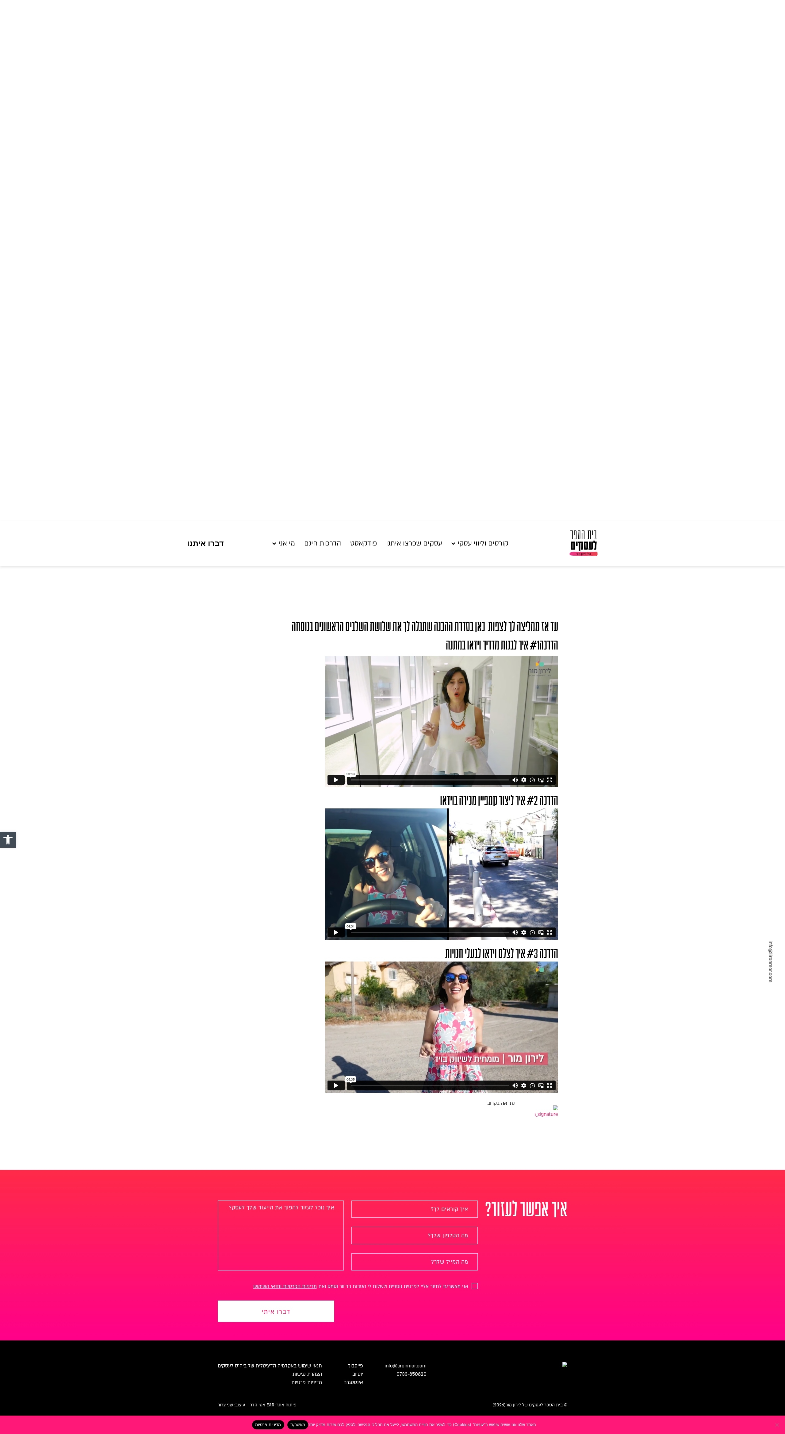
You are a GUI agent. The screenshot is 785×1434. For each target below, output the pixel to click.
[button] (8, 840)
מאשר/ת (297, 1424)
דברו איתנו (205, 543)
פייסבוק (355, 1366)
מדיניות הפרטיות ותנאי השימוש (285, 1286)
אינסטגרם (353, 1382)
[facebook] (18, 944)
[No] (777, 1425)
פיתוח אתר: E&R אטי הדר (273, 1405)
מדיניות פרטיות (306, 1382)
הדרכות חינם (322, 543)
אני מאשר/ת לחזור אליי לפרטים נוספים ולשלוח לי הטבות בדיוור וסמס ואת (361, 1286)
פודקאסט (363, 543)
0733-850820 (411, 1374)
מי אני (286, 543)
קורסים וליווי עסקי (483, 543)
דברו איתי (276, 1312)
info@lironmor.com (770, 961)
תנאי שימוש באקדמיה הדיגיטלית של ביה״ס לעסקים (270, 1366)
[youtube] (18, 966)
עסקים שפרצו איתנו (414, 543)
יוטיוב (357, 1374)
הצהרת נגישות (307, 1374)
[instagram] (18, 955)
